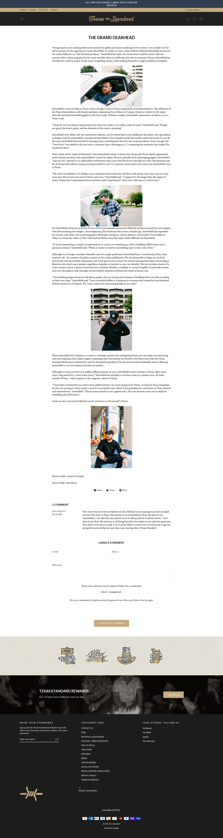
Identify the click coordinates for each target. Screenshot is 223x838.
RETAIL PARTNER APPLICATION (95, 771)
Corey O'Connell (75, 476)
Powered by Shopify (111, 828)
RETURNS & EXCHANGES (92, 736)
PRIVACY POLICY (89, 775)
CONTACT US (87, 728)
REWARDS (85, 754)
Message (57, 565)
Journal (53, 10)
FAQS (83, 732)
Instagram (147, 728)
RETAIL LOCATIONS (90, 766)
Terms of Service (140, 600)
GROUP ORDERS (88, 762)
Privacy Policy (122, 600)
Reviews (23, 10)
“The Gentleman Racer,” (87, 54)
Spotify (146, 736)
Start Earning (173, 694)
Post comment (111, 592)
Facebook (147, 732)
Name (55, 552)
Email (115, 552)
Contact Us (43, 10)
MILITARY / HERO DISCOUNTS (94, 741)
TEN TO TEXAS (88, 745)
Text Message (149, 741)
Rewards (32, 10)
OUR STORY (86, 749)
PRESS (84, 758)
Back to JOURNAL (113, 623)
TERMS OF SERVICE (90, 779)
